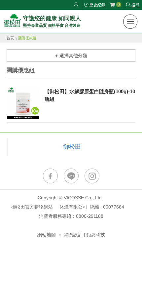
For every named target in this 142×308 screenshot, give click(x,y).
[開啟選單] (130, 21)
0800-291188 (89, 216)
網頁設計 (73, 234)
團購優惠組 (27, 38)
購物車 (119, 4)
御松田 (72, 146)
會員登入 (77, 5)
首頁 (10, 38)
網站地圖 (46, 234)
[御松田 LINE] (71, 176)
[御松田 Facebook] (50, 176)
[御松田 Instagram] (92, 176)
